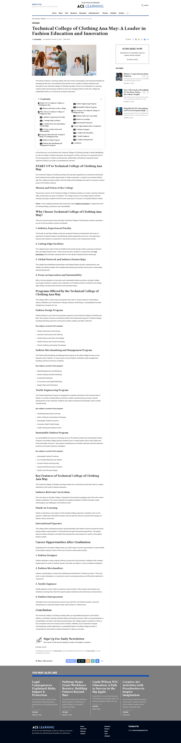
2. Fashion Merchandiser (84, 133)
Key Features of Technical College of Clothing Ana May (85, 111)
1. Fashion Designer (82, 129)
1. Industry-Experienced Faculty (54, 117)
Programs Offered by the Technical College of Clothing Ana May (51, 135)
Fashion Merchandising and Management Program (51, 144)
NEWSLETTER (37, 4)
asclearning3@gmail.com (140, 730)
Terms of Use (57, 651)
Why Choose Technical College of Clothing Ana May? (51, 113)
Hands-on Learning (83, 119)
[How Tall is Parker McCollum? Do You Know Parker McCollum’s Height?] (119, 93)
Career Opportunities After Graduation (87, 126)
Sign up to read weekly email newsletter (45, 6)
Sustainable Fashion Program (86, 107)
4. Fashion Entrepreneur (84, 139)
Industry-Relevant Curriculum (86, 116)
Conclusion (77, 143)
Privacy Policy (91, 651)
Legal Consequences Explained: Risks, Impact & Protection (44, 688)
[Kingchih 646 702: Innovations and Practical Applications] (119, 111)
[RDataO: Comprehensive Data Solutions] (119, 77)
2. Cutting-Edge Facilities (51, 120)
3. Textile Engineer (82, 136)
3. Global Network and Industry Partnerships (52, 125)
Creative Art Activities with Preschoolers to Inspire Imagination (133, 688)
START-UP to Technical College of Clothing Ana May (51, 104)
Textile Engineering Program (86, 104)
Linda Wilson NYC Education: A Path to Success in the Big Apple (105, 686)
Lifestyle (35, 23)
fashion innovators (82, 204)
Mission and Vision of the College (54, 108)
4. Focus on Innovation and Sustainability (51, 130)
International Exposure (84, 123)
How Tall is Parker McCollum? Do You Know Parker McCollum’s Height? (136, 92)
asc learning (37, 39)
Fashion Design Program (51, 140)
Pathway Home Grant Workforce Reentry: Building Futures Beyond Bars (74, 688)
